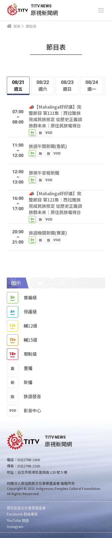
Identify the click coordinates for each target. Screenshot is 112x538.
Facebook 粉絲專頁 (22, 514)
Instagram (15, 526)
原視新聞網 (44, 13)
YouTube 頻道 (18, 520)
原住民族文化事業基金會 (26, 507)
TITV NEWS (41, 6)
